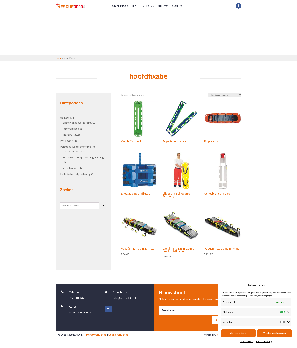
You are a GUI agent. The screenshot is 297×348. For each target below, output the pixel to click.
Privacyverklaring (264, 341)
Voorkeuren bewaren (274, 333)
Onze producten (124, 6)
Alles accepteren (238, 333)
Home (59, 58)
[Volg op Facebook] (238, 6)
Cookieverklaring (247, 341)
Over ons (147, 6)
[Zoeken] (103, 205)
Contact (178, 6)
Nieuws (163, 6)
